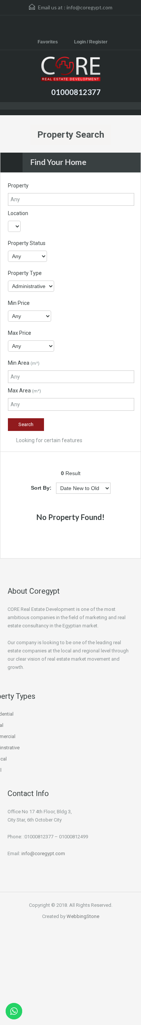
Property (18, 186)
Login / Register (91, 42)
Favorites (48, 42)
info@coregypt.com (89, 7)
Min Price (19, 303)
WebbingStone (83, 916)
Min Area (23, 363)
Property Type (25, 273)
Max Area (24, 391)
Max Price (19, 333)
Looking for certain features (48, 440)
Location (18, 213)
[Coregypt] (70, 70)
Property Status (26, 243)
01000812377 (76, 92)
